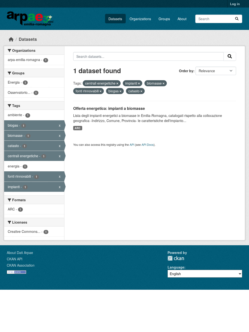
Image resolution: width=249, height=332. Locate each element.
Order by (186, 70)
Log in (235, 3)
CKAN (176, 258)
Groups (164, 18)
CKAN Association (21, 265)
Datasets (115, 18)
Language (176, 267)
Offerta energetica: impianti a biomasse (109, 108)
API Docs (148, 144)
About (182, 18)
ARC (77, 128)
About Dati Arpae (20, 252)
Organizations (140, 18)
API (132, 144)
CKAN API (14, 258)
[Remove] (117, 83)
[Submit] (237, 19)
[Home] (11, 39)
